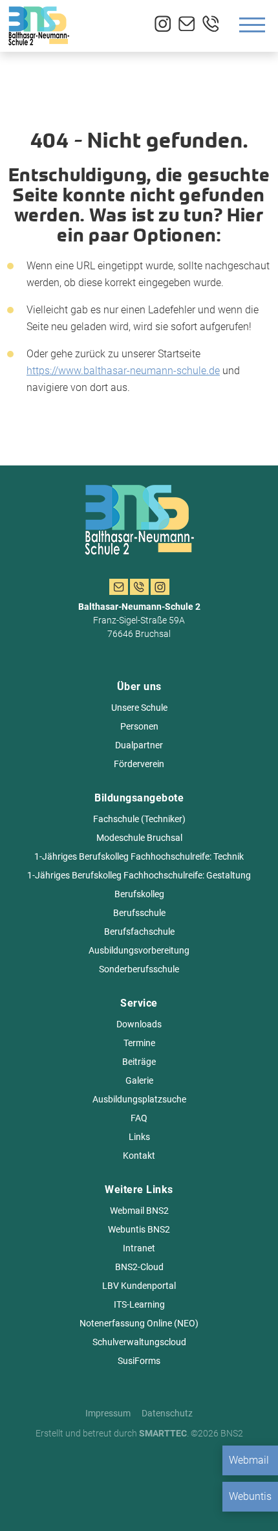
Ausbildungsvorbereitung (139, 950)
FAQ (139, 1118)
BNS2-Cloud (139, 1267)
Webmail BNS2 (139, 1210)
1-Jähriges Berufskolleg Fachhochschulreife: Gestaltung (139, 875)
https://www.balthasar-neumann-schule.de (123, 370)
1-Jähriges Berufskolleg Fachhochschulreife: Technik (139, 856)
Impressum (108, 1413)
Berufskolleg (139, 894)
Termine (139, 1043)
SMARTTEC (163, 1433)
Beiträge (139, 1061)
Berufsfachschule (139, 931)
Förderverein (139, 764)
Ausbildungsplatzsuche (139, 1099)
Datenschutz (167, 1413)
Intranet (139, 1248)
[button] (23, 1507)
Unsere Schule (139, 707)
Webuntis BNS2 (139, 1229)
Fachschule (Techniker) (139, 819)
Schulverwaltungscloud (139, 1342)
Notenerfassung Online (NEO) (139, 1323)
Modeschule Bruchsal (139, 838)
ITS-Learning (139, 1304)
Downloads (139, 1024)
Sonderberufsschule (139, 969)
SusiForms (139, 1361)
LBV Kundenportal (139, 1285)
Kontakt (139, 1155)
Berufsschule (139, 913)
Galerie (139, 1080)
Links (139, 1137)
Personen (139, 726)
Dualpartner (139, 745)
